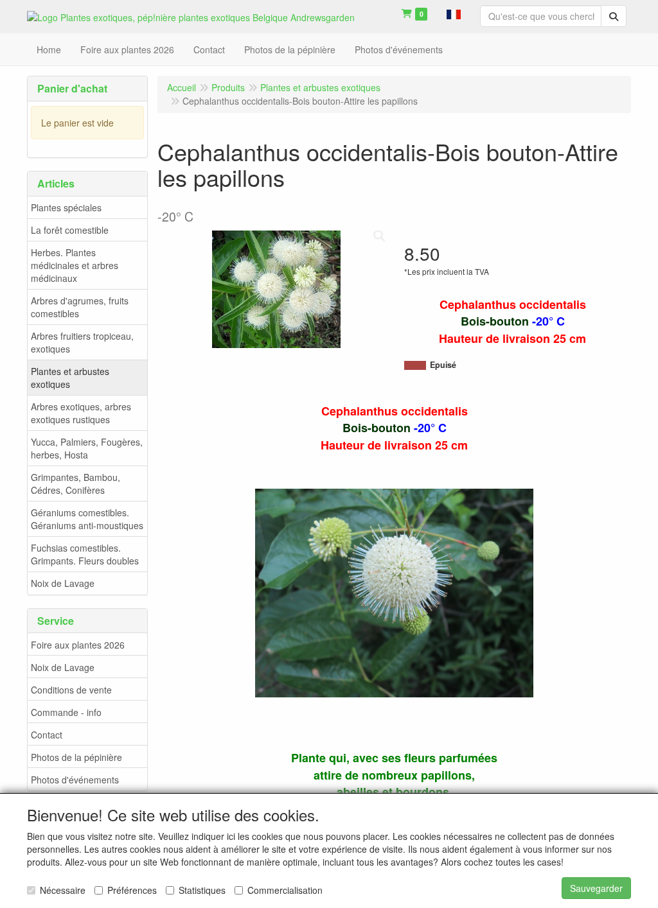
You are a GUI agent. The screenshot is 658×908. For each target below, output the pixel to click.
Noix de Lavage (62, 583)
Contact (46, 734)
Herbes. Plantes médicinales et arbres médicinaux (74, 265)
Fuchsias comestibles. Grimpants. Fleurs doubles (85, 554)
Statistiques (202, 890)
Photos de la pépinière (76, 757)
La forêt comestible (70, 229)
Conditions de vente (71, 689)
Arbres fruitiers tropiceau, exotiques (82, 342)
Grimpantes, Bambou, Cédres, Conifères (75, 483)
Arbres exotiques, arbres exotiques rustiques (81, 413)
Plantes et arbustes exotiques (70, 377)
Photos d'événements (75, 779)
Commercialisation (285, 890)
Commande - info (66, 712)
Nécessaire (62, 890)
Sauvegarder (596, 888)
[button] (453, 13)
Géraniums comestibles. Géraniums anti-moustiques (87, 519)
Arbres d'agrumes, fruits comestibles (80, 307)
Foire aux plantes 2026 (78, 644)
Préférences (132, 890)
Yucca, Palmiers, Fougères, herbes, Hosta (87, 448)
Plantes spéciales (66, 207)
